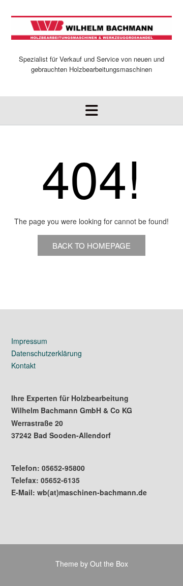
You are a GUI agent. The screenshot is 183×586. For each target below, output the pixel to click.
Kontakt (23, 365)
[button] (91, 110)
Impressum (29, 341)
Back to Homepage (91, 245)
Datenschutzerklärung (46, 353)
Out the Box (109, 563)
